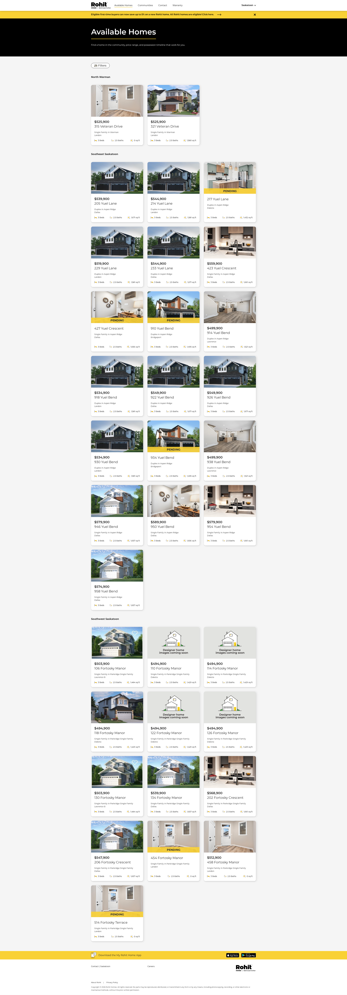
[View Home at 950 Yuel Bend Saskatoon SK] (173, 515)
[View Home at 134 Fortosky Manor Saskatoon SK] (173, 786)
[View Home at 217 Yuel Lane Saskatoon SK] (230, 192)
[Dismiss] (255, 15)
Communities (145, 5)
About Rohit (96, 982)
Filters (102, 65)
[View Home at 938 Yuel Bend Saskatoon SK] (230, 450)
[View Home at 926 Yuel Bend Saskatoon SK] (230, 386)
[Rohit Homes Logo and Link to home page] (103, 5)
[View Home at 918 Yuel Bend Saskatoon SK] (117, 386)
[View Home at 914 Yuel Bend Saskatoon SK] (230, 321)
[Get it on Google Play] (248, 955)
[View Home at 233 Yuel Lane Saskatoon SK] (173, 257)
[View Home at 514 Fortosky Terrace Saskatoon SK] (117, 913)
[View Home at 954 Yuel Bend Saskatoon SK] (230, 515)
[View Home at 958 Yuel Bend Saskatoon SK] (117, 580)
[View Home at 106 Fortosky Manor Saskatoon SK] (117, 657)
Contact (162, 5)
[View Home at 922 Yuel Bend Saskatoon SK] (173, 386)
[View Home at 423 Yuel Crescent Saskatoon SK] (230, 257)
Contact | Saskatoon (100, 966)
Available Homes (123, 5)
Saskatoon (247, 5)
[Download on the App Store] (232, 955)
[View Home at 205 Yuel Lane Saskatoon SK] (117, 192)
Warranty (178, 5)
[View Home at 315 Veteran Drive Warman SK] (117, 115)
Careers (151, 966)
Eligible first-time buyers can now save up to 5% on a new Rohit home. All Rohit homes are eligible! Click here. (152, 15)
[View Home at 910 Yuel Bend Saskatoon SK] (173, 321)
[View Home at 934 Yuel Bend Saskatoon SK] (173, 450)
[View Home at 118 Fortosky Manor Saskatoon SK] (117, 721)
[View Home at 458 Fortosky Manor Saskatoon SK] (230, 851)
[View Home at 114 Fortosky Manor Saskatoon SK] (230, 657)
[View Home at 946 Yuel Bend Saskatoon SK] (117, 515)
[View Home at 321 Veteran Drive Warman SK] (173, 115)
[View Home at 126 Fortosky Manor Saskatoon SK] (230, 721)
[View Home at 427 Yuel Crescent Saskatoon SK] (117, 321)
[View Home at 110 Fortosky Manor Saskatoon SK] (173, 657)
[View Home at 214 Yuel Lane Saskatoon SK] (173, 192)
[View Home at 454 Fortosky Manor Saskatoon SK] (173, 851)
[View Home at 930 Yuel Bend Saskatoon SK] (117, 450)
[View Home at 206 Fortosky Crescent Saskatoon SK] (117, 851)
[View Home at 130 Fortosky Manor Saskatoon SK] (117, 786)
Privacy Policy (112, 982)
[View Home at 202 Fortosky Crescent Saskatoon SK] (230, 786)
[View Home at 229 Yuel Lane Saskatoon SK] (117, 257)
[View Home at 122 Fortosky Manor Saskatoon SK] (173, 721)
